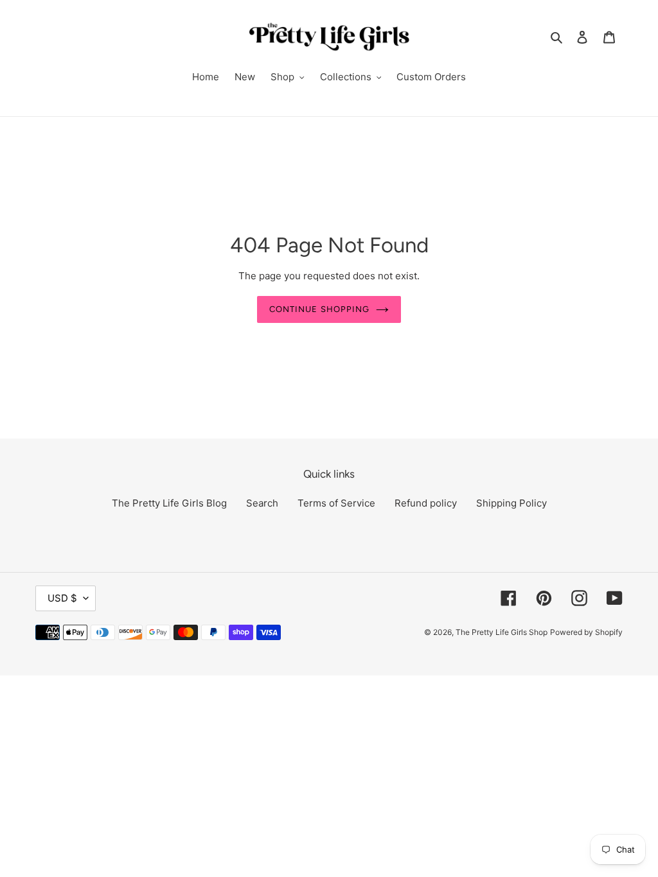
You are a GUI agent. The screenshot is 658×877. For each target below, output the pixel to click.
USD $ (62, 598)
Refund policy (426, 503)
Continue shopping (319, 309)
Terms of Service (336, 503)
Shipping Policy (511, 503)
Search (262, 503)
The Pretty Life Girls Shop (501, 632)
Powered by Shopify (586, 632)
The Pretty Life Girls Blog (169, 503)
